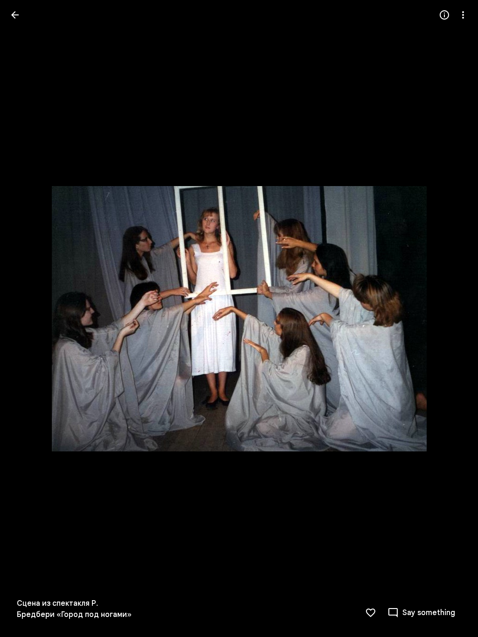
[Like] (370, 612)
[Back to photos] (15, 15)
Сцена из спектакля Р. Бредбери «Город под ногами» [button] (74, 609)
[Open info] (444, 15)
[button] (26, 318)
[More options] (463, 15)
